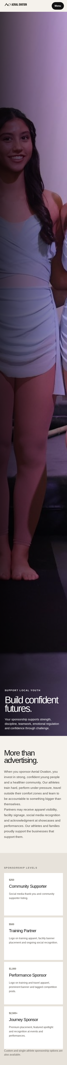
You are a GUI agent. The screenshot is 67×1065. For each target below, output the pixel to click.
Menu (58, 5)
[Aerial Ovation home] (15, 6)
